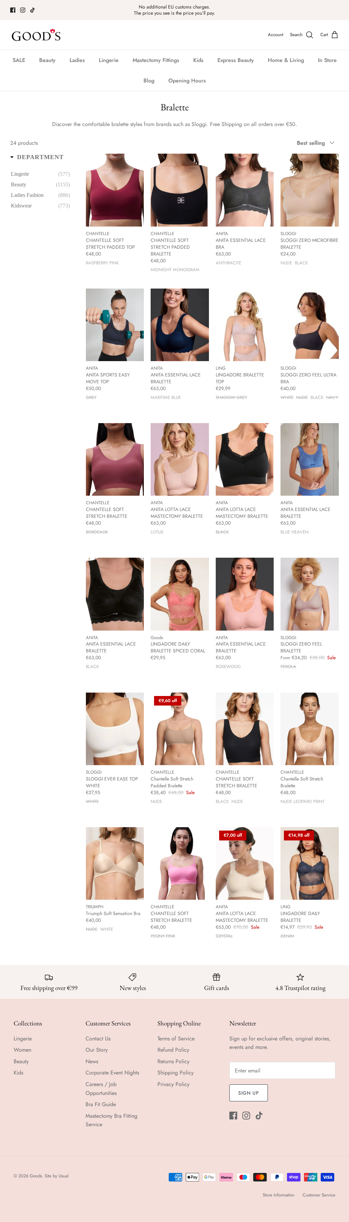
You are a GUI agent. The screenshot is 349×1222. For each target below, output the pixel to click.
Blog (148, 80)
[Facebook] (12, 10)
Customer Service (319, 1195)
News (92, 1061)
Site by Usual (57, 1176)
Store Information (278, 1195)
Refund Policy (173, 1050)
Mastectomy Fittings (156, 60)
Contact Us (98, 1038)
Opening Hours (187, 80)
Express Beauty (235, 60)
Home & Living (286, 60)
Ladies (77, 60)
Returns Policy (173, 1061)
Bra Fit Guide (101, 1104)
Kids (198, 60)
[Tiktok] (32, 10)
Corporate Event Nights (112, 1073)
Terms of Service (176, 1038)
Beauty (47, 60)
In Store (327, 60)
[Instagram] (22, 10)
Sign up (248, 1092)
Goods (36, 1176)
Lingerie (109, 60)
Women (22, 1050)
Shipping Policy (175, 1073)
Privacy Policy (173, 1084)
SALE (19, 60)
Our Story (97, 1050)
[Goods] (36, 35)
